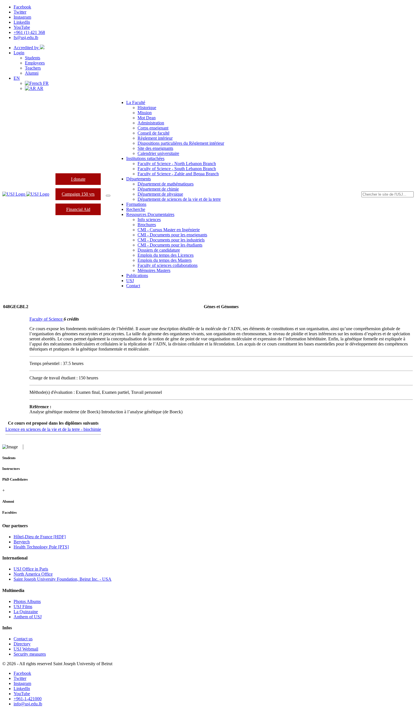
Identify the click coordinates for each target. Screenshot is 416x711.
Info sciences (149, 219)
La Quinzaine (26, 611)
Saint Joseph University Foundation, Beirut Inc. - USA (62, 579)
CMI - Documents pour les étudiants (170, 245)
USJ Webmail (26, 649)
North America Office (33, 574)
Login (19, 52)
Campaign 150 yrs (78, 194)
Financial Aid (78, 209)
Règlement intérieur (155, 138)
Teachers (33, 68)
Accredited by (27, 47)
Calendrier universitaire (158, 153)
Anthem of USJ (28, 616)
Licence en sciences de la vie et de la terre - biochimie (53, 429)
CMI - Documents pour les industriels (171, 239)
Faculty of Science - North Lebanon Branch (177, 163)
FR (45, 83)
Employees (35, 62)
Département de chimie (158, 189)
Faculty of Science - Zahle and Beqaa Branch (178, 173)
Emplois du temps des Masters (165, 260)
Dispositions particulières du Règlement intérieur (181, 143)
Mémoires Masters (154, 270)
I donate (78, 179)
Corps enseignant (153, 128)
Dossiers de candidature (159, 250)
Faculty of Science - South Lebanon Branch (177, 168)
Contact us (23, 638)
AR (39, 88)
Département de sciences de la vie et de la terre (179, 199)
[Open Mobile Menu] (108, 195)
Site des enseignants (155, 148)
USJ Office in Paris (31, 569)
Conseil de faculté (154, 133)
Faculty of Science (46, 319)
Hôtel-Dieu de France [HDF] (40, 536)
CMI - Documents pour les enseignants (172, 234)
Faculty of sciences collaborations (168, 265)
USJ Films (23, 606)
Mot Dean (147, 117)
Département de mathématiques (166, 183)
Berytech (22, 541)
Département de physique (160, 194)
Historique (147, 107)
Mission (145, 112)
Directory (22, 643)
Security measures (30, 654)
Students (32, 57)
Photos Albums (27, 601)
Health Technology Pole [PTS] (41, 546)
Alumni (31, 73)
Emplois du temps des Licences (166, 255)
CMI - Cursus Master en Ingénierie (169, 229)
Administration (151, 122)
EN (17, 78)
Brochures (147, 224)
